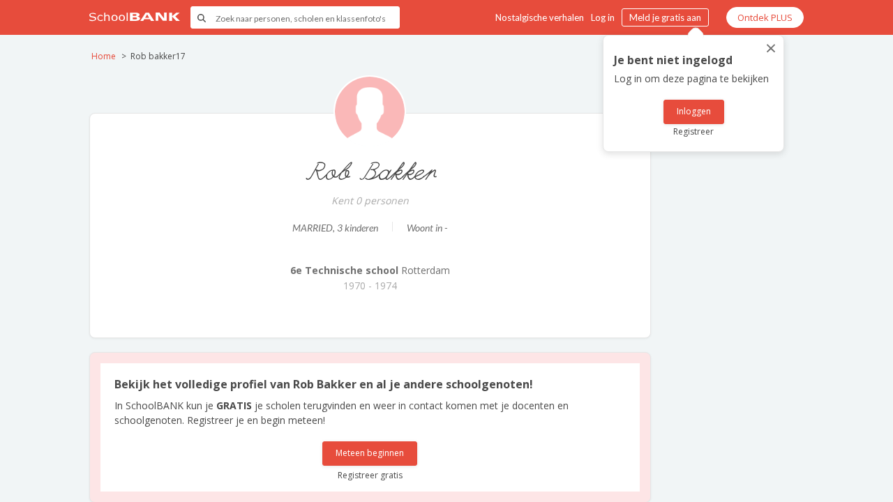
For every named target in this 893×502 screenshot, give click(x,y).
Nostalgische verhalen (539, 17)
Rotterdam (370, 270)
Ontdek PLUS (765, 17)
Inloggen (694, 111)
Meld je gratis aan (665, 17)
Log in (603, 17)
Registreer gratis (370, 475)
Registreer (693, 131)
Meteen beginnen (370, 453)
